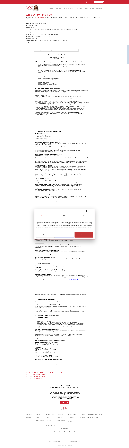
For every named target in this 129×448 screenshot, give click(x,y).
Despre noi (70, 440)
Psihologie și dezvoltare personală (72, 419)
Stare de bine (82, 417)
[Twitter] (64, 431)
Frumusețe (79, 8)
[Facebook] (54, 431)
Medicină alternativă (40, 420)
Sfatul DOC (38, 422)
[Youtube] (74, 431)
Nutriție (47, 418)
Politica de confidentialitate (54, 441)
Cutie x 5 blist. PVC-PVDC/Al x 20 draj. (35, 378)
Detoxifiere (48, 417)
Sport (47, 423)
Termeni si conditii (41, 440)
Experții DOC (50, 8)
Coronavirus (38, 417)
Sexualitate (70, 421)
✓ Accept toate (83, 234)
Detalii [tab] (64, 215)
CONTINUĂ (64, 402)
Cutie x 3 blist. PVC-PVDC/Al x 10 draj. (35, 374)
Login (90, 1)
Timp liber (82, 418)
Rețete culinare (49, 422)
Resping (45, 234)
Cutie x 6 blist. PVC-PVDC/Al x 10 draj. (35, 376)
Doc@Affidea (28, 417)
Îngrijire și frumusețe (61, 420)
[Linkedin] (69, 431)
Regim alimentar (49, 420)
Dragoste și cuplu (71, 417)
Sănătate (59, 8)
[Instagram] (59, 431)
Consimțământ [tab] (44, 215)
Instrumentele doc (69, 1)
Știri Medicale (38, 423)
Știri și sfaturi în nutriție (50, 425)
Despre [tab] (84, 215)
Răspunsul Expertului (30, 418)
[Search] (103, 2)
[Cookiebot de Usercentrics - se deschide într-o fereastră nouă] (87, 211)
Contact (57, 440)
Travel (81, 420)
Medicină (37, 418)
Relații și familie (89, 8)
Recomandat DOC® (87, 440)
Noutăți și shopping (61, 418)
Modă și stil (60, 417)
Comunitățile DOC (56, 1)
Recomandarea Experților (94, 414)
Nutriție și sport (69, 8)
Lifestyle (99, 8)
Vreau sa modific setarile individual (64, 234)
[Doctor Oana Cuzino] (32, 8)
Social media (64, 428)
